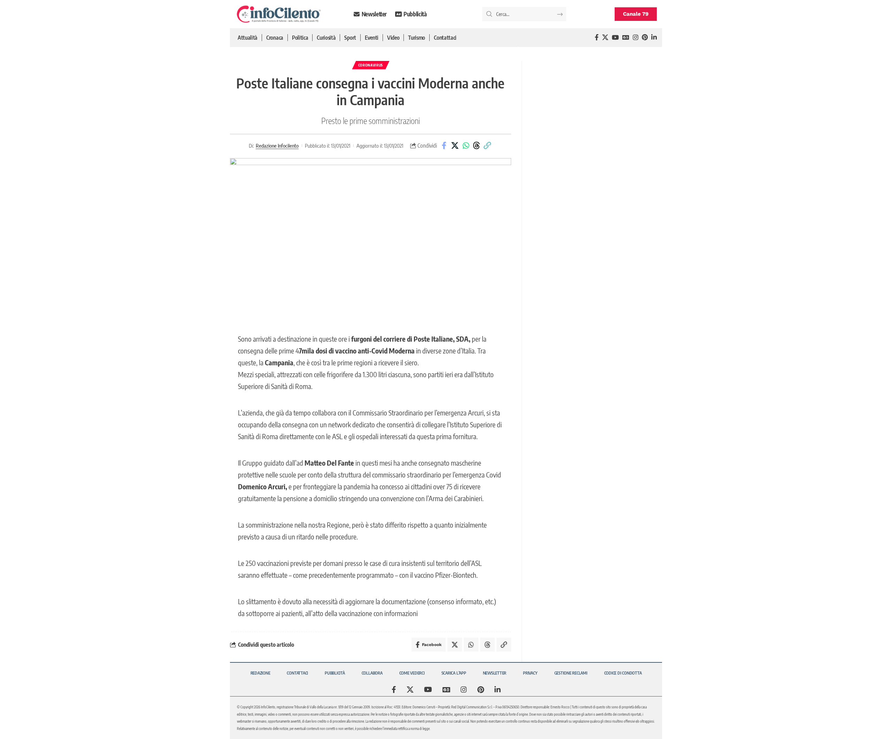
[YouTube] (615, 37)
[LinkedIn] (654, 37)
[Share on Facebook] (444, 145)
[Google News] (626, 37)
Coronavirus (370, 65)
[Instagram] (635, 37)
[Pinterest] (644, 37)
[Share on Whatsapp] (466, 145)
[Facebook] (596, 37)
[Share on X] (455, 145)
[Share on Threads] (477, 145)
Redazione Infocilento (277, 145)
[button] (487, 145)
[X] (605, 37)
